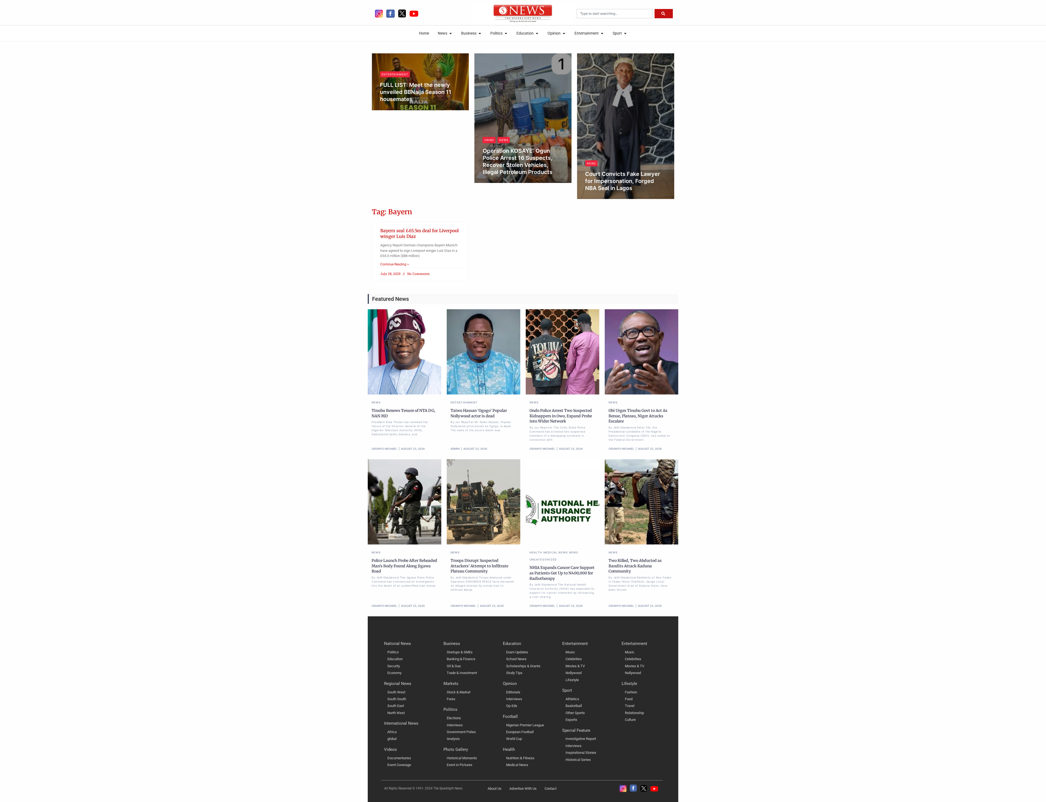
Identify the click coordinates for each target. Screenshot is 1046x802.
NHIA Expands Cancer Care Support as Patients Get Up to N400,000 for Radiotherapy (562, 573)
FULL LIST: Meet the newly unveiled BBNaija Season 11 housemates (415, 92)
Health (536, 552)
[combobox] (614, 13)
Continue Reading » (394, 264)
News (503, 140)
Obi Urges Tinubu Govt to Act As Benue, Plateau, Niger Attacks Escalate (638, 416)
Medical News (555, 552)
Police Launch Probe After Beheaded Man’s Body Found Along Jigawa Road (404, 566)
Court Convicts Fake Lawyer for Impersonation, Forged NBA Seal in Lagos (622, 181)
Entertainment (395, 74)
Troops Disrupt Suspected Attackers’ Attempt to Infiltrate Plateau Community (479, 566)
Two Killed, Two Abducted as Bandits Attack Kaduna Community (635, 566)
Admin (390, 108)
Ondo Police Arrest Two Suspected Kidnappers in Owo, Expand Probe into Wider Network (561, 416)
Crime (489, 140)
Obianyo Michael (501, 181)
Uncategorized (543, 559)
